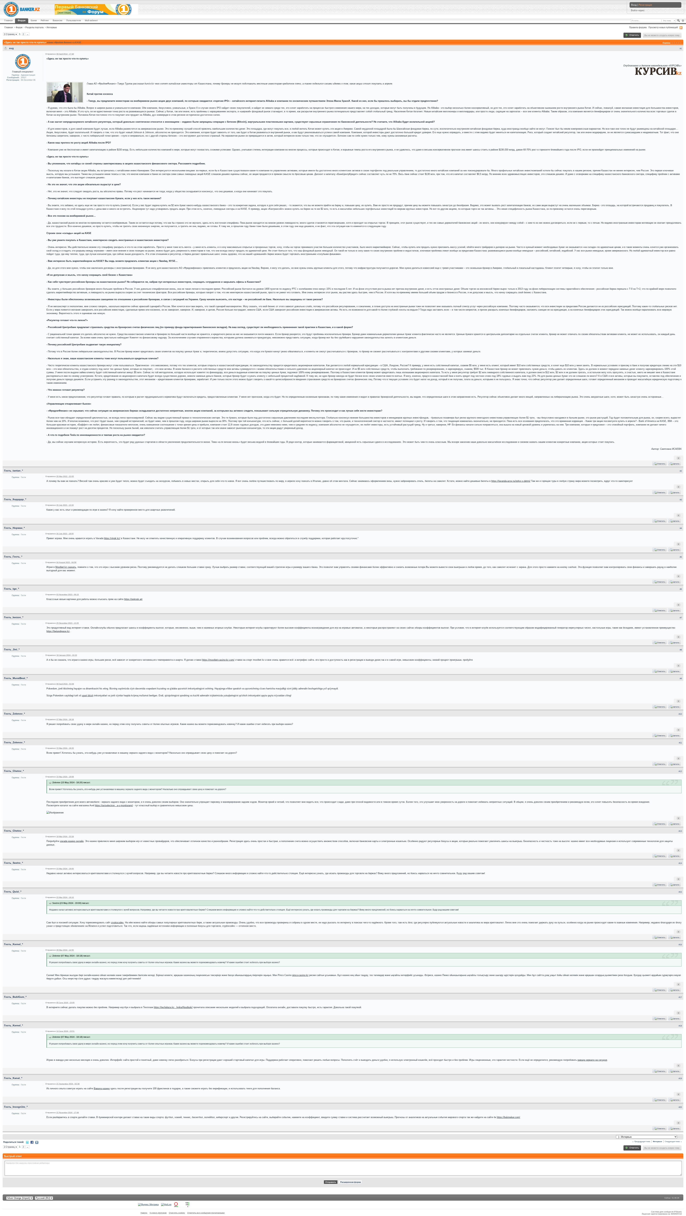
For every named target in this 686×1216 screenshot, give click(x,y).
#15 (680, 892)
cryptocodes (117, 922)
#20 (680, 1107)
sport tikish (87, 695)
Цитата (675, 464)
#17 (680, 997)
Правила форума (638, 27)
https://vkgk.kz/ (112, 538)
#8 (681, 650)
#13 (680, 831)
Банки (34, 20)
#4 (681, 528)
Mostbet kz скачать (65, 567)
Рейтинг (45, 20)
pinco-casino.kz (300, 975)
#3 (681, 500)
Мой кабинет (91, 20)
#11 (680, 743)
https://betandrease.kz (58, 631)
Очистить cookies (177, 1213)
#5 (681, 557)
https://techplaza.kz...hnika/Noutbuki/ (173, 1007)
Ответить (634, 35)
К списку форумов (158, 1213)
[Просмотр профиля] (23, 61)
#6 (681, 589)
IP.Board (677, 1212)
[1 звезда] (672, 43)
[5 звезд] (681, 43)
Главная (8, 20)
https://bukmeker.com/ (508, 1117)
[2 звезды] (674, 43)
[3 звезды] (676, 43)
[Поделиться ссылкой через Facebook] (32, 1142)
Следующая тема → (673, 1141)
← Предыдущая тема (641, 1141)
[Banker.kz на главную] (22, 9)
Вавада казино (102, 1088)
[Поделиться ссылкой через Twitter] (27, 1142)
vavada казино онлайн (72, 841)
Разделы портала (34, 27)
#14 (680, 863)
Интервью (52, 27)
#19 (680, 1078)
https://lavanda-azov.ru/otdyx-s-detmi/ (510, 481)
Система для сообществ (662, 1212)
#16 (680, 944)
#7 (681, 618)
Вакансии (57, 20)
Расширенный (683, 20)
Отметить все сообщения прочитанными (206, 1213)
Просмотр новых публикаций (663, 27)
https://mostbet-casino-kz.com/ (218, 660)
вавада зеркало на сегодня (592, 1060)
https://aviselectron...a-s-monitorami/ (114, 805)
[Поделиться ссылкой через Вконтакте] (36, 1142)
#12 (680, 771)
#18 (680, 1026)
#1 (681, 48)
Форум (22, 20)
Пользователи (73, 20)
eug (11, 48)
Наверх (144, 1213)
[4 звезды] (679, 43)
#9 (681, 678)
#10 (680, 714)
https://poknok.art (133, 599)
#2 (681, 471)
